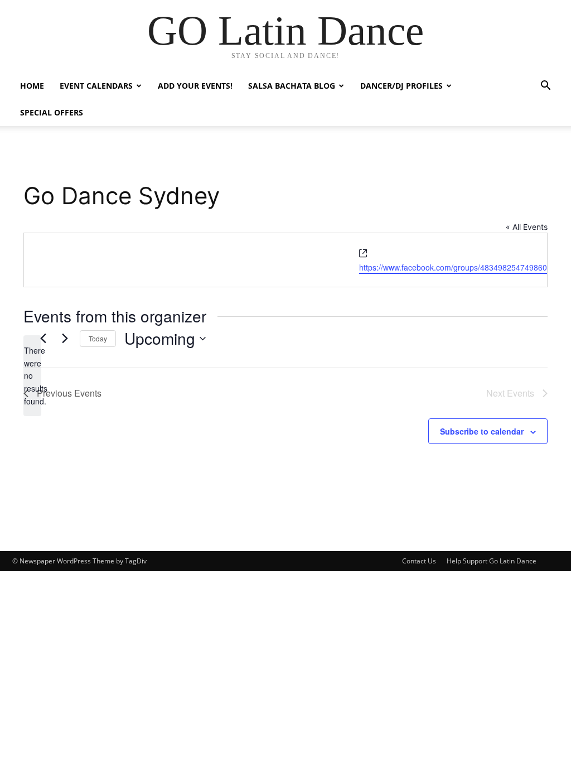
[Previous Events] (43, 338)
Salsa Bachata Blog (291, 85)
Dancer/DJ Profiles (401, 85)
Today (98, 338)
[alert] (32, 375)
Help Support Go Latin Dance (491, 561)
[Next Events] (64, 338)
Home (32, 85)
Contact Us (419, 561)
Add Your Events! (195, 85)
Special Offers (51, 112)
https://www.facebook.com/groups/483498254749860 (453, 267)
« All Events (527, 227)
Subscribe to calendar (482, 431)
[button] (545, 86)
